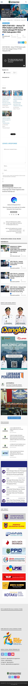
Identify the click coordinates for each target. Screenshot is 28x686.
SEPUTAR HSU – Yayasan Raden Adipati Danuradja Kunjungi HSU (16, 263)
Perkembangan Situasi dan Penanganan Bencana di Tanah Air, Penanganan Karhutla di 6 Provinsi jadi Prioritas (16, 472)
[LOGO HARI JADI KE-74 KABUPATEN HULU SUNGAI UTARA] (5, 430)
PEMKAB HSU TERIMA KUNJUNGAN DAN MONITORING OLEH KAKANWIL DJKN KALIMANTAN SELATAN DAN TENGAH (18, 249)
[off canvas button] (2, 2)
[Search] (26, 2)
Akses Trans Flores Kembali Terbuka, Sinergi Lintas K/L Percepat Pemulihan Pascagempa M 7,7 (16, 501)
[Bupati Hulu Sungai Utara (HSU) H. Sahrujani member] (14, 402)
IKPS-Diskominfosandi (15, 256)
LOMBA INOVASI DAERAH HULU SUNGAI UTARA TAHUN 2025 (18, 445)
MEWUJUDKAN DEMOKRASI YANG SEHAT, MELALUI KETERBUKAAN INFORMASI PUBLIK (17, 453)
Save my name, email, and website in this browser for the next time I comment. (14, 176)
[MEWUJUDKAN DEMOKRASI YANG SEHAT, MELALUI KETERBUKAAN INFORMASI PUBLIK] (5, 453)
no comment (19, 37)
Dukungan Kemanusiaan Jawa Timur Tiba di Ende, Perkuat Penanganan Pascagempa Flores (16, 481)
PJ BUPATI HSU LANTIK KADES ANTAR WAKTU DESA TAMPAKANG (6, 120)
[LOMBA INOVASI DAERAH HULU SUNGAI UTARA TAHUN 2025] (5, 446)
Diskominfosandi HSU (6, 37)
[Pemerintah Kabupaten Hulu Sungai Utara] (14, 673)
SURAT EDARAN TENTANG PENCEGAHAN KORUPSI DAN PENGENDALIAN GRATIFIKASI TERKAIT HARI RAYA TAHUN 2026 (17, 437)
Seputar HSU (6, 23)
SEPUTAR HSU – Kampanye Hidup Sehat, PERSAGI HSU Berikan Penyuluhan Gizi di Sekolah (17, 276)
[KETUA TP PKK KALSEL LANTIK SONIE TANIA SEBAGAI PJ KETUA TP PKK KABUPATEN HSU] (7, 93)
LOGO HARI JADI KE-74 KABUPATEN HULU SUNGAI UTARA (16, 429)
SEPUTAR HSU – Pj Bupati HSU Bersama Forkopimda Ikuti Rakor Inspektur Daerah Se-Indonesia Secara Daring (18, 289)
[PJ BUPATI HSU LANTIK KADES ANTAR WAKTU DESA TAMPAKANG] (7, 113)
